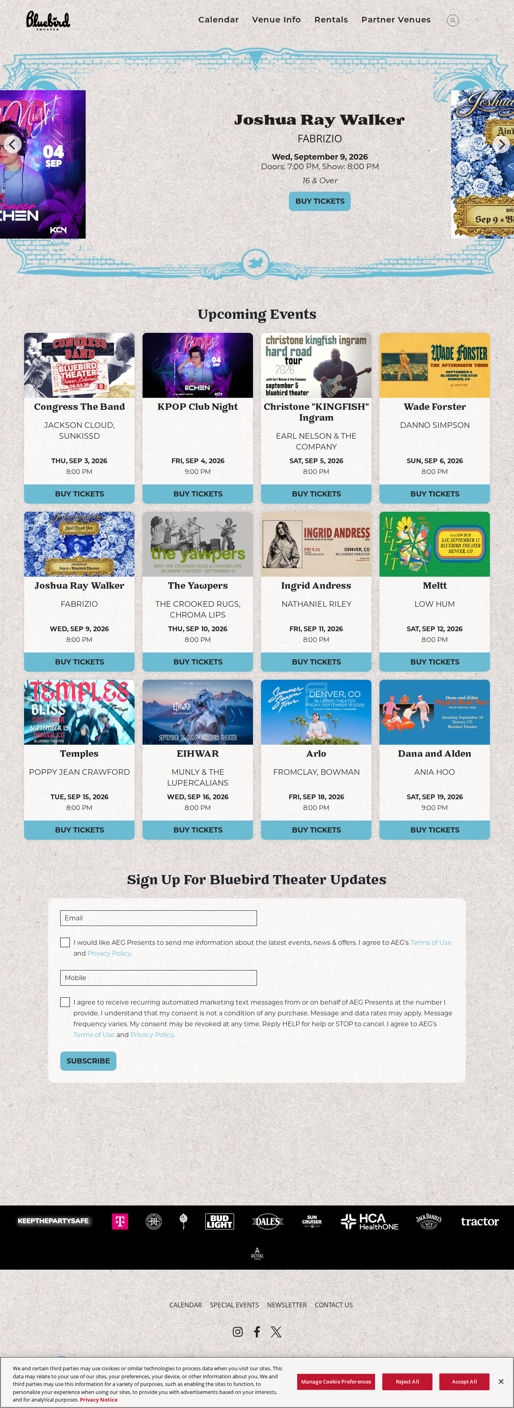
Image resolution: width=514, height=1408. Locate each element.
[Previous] (13, 144)
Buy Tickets (160, 201)
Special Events (234, 1305)
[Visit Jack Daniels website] (430, 1221)
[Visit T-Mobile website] (121, 1221)
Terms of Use (431, 942)
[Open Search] (453, 20)
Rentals (331, 20)
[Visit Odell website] (184, 1221)
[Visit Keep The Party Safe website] (55, 1221)
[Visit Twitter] (276, 1331)
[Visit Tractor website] (480, 1221)
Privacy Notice (99, 1399)
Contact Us (334, 1305)
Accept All (464, 1381)
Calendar (218, 20)
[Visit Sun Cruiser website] (313, 1221)
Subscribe (88, 1061)
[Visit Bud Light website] (220, 1221)
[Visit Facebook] (257, 1331)
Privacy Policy (109, 953)
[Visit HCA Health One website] (370, 1221)
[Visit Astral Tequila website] (257, 1253)
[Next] (501, 144)
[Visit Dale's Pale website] (269, 1221)
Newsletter (287, 1305)
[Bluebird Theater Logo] (48, 20)
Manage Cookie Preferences (336, 1381)
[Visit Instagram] (237, 1331)
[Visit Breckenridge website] (154, 1221)
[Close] (501, 1381)
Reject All (407, 1381)
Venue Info (276, 20)
